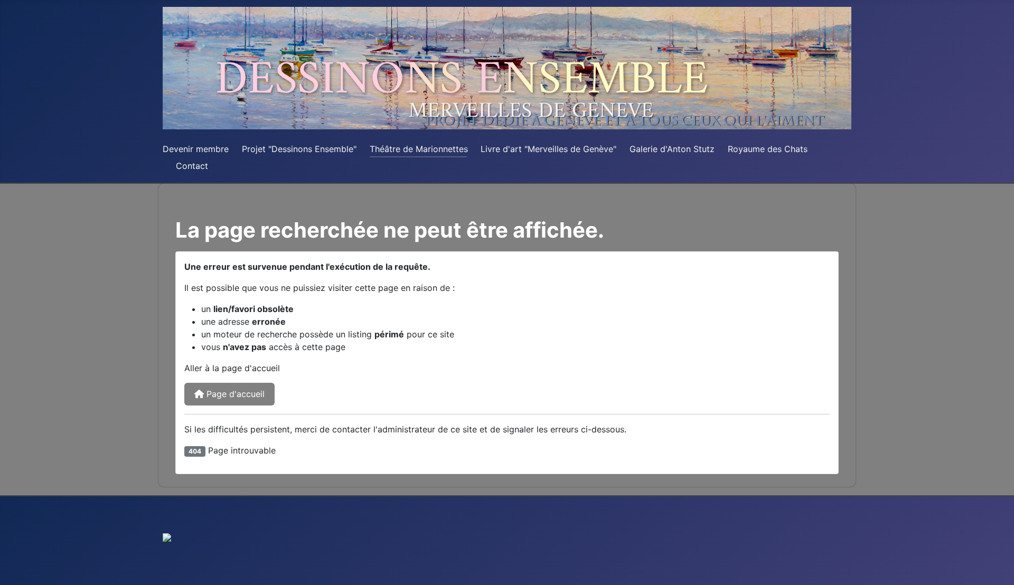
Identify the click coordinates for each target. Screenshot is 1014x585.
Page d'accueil (234, 394)
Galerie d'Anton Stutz (672, 149)
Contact (192, 166)
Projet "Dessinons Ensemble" (299, 149)
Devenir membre (196, 149)
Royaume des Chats (768, 149)
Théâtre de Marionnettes (419, 149)
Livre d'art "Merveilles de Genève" (548, 149)
